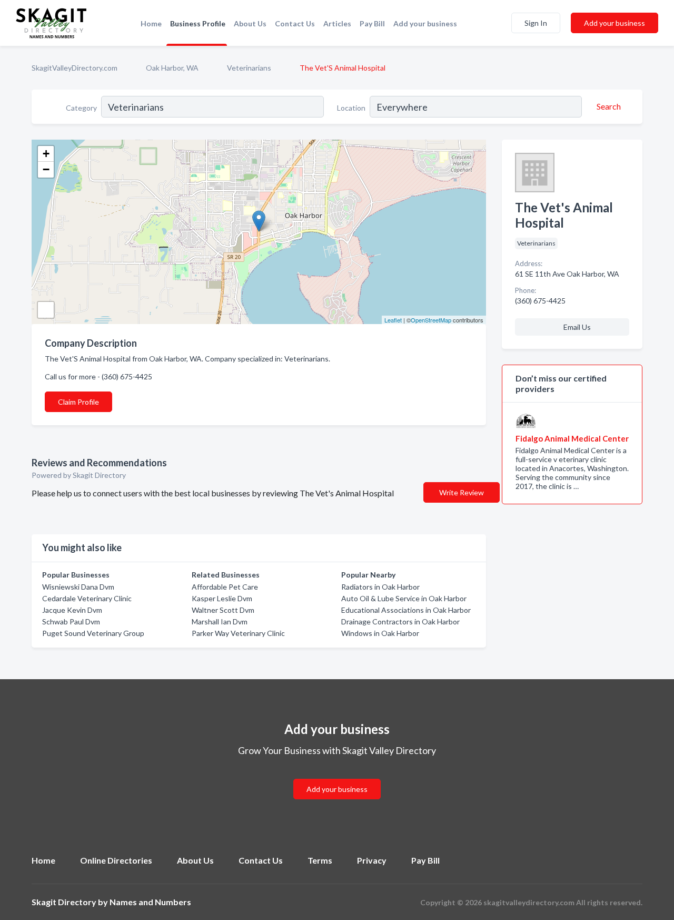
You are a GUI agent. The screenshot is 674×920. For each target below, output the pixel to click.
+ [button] (46, 153)
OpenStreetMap (431, 320)
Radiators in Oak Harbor (380, 586)
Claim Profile (78, 401)
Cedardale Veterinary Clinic (87, 598)
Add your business (425, 23)
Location (351, 107)
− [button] (46, 169)
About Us (250, 23)
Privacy (371, 860)
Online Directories (116, 860)
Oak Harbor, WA (172, 67)
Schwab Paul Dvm (71, 621)
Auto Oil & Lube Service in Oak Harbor (404, 598)
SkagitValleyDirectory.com (74, 67)
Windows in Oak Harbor (380, 633)
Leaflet (393, 320)
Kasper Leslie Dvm (222, 598)
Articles (337, 23)
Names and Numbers (150, 902)
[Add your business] (337, 776)
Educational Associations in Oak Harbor (406, 609)
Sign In (535, 22)
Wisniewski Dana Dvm (78, 586)
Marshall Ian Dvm (219, 621)
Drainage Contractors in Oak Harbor (400, 621)
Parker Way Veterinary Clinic (238, 633)
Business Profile (197, 23)
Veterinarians (249, 67)
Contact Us (295, 23)
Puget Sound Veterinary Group (93, 633)
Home (151, 23)
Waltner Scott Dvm (223, 609)
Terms (320, 860)
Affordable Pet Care (225, 586)
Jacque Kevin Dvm (72, 609)
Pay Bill (372, 23)
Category (81, 107)
